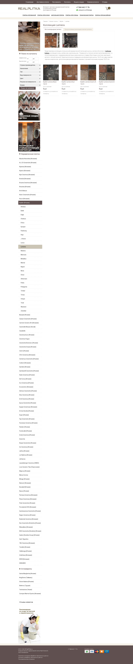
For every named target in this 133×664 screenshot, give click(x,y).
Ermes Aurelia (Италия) (26, 411)
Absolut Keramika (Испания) (28, 158)
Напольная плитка (57, 15)
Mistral (23, 263)
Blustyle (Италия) (24, 315)
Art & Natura (23, 190)
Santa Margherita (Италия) (27, 573)
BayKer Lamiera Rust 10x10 (68, 83)
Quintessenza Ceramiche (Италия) (30, 511)
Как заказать (56, 2)
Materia (23, 251)
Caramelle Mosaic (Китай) (27, 327)
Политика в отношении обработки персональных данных (33, 655)
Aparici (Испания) (24, 170)
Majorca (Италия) (24, 471)
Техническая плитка (87, 15)
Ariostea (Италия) (24, 186)
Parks (22, 283)
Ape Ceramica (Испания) (27, 174)
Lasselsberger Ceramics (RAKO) (29, 463)
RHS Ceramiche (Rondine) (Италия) (30, 531)
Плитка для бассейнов (103, 15)
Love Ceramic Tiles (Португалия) (29, 467)
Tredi (22, 303)
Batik (22, 210)
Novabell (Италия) (24, 487)
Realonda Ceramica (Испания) (28, 519)
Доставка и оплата (43, 2)
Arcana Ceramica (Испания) (28, 182)
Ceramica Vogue (24, 339)
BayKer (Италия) (24, 202)
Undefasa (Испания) (25, 555)
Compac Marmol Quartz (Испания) (30, 593)
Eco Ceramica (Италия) (26, 383)
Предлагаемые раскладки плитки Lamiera (78, 29)
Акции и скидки (79, 2)
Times (23, 295)
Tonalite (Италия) (24, 547)
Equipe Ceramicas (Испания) (28, 407)
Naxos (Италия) (24, 491)
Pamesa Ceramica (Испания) (28, 495)
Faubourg (24, 230)
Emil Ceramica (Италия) (26, 399)
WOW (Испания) (24, 559)
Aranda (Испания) (25, 178)
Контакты (67, 2)
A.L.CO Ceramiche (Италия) (27, 162)
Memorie (23, 255)
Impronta (22, 439)
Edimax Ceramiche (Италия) (28, 391)
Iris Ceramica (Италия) (26, 447)
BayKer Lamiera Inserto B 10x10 (107, 83)
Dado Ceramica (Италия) (27, 375)
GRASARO (22, 563)
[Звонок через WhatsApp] (77, 10)
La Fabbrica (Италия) (25, 455)
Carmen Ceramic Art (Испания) (29, 323)
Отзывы (104, 2)
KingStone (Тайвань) (25, 577)
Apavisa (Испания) (25, 166)
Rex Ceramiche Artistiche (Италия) (30, 523)
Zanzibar (23, 311)
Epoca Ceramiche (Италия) (27, 403)
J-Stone (23, 239)
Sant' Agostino (23, 539)
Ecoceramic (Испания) (26, 387)
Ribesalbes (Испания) (26, 527)
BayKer (61, 21)
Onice (22, 275)
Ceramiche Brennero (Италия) (28, 343)
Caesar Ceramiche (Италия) (28, 319)
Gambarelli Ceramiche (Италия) (29, 371)
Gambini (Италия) (24, 367)
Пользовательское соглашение (26, 659)
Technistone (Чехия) (25, 589)
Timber (23, 291)
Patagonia (24, 287)
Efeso (22, 222)
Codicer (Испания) (25, 363)
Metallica (23, 259)
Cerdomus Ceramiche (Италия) (29, 359)
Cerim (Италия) (24, 351)
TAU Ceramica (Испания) (27, 543)
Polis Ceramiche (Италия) (27, 503)
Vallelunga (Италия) (25, 551)
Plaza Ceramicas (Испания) (27, 499)
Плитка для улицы (72, 15)
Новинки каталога (93, 2)
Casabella (22, 331)
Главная (45, 21)
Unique (23, 299)
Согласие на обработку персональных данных (30, 657)
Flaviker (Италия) (24, 427)
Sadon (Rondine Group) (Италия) (29, 535)
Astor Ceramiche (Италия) (27, 194)
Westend (23, 307)
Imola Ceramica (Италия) (27, 435)
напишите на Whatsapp (85, 10)
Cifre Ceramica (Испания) (27, 355)
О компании (29, 2)
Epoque (23, 226)
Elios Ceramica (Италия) (26, 395)
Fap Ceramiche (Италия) (26, 419)
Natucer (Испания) (25, 483)
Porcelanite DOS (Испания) (27, 507)
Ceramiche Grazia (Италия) (27, 347)
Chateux (23, 218)
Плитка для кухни (43, 15)
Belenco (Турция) (24, 585)
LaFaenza (22, 459)
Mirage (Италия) (24, 479)
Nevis (22, 271)
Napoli (23, 267)
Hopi (22, 234)
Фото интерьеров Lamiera (53, 29)
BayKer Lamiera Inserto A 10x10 (88, 83)
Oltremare (24, 279)
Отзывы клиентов (26, 602)
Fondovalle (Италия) (25, 431)
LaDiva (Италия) (24, 451)
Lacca (22, 243)
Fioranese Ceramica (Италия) (28, 423)
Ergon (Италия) (24, 415)
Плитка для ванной (29, 15)
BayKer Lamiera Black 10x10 (49, 83)
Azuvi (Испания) (24, 198)
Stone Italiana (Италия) (26, 581)
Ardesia (23, 206)
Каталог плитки (53, 21)
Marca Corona (23, 475)
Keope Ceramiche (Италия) (27, 443)
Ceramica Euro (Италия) (26, 335)
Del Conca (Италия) (25, 379)
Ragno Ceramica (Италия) (27, 515)
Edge (22, 214)
